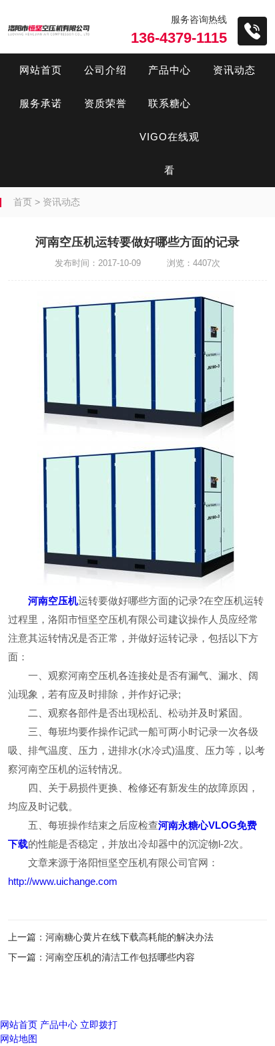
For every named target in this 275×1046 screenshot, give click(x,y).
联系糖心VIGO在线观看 (170, 137)
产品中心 (169, 70)
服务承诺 (40, 103)
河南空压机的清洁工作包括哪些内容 (120, 957)
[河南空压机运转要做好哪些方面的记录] (137, 516)
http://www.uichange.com (62, 881)
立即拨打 (98, 1024)
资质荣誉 (105, 103)
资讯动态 (234, 70)
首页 (22, 202)
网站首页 (40, 70)
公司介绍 (105, 70)
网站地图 (18, 1038)
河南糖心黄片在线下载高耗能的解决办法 (129, 937)
